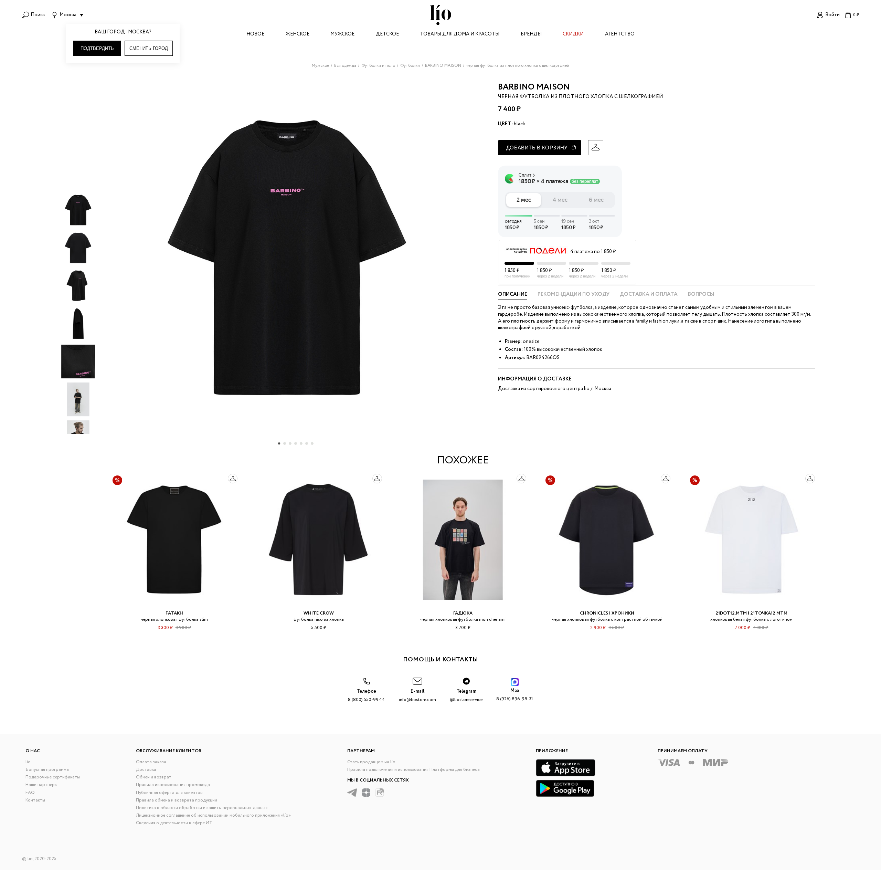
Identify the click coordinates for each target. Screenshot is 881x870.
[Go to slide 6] (306, 443)
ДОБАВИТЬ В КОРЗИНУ (537, 147)
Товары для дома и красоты (459, 35)
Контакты (35, 800)
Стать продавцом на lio (371, 762)
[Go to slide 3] (290, 443)
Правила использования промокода (173, 785)
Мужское (342, 35)
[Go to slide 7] (312, 443)
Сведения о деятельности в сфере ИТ (174, 823)
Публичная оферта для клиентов (169, 792)
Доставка (146, 769)
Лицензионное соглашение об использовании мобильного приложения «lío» (213, 815)
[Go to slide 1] (279, 443)
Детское (387, 35)
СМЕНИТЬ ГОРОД (148, 48)
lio (28, 762)
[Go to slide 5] (301, 443)
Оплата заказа (151, 762)
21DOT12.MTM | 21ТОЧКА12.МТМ (751, 613)
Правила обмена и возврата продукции (176, 800)
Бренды (531, 35)
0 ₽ (856, 15)
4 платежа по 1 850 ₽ (593, 251)
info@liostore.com (417, 695)
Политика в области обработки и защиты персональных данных (202, 808)
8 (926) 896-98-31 (514, 695)
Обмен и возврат (153, 777)
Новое (255, 35)
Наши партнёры (41, 785)
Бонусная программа (47, 769)
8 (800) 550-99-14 (366, 695)
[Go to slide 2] (284, 443)
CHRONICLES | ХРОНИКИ (607, 613)
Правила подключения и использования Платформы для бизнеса (413, 769)
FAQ (30, 792)
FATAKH (174, 613)
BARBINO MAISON (534, 87)
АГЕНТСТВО (620, 35)
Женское (297, 35)
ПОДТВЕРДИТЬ (97, 48)
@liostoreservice (466, 695)
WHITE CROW (319, 613)
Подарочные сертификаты (52, 777)
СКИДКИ (573, 35)
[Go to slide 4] (295, 443)
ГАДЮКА (463, 613)
